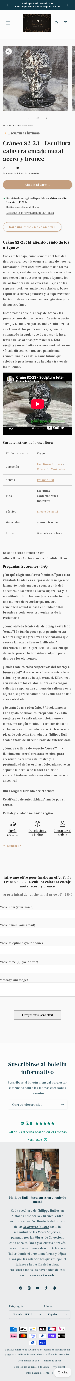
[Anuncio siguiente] (67, 5)
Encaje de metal (47, 512)
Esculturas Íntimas (49, 464)
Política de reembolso (30, 1354)
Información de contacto (39, 1372)
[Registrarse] (62, 1104)
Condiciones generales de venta (31, 1366)
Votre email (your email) (17, 925)
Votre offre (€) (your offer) (19, 962)
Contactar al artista (62, 833)
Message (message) (14, 980)
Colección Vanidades (51, 469)
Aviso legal (59, 1366)
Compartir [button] (14, 846)
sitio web (47, 1275)
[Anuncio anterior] (7, 5)
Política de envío (52, 1360)
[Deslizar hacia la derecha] (46, 118)
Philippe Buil (45, 480)
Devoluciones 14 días (38, 833)
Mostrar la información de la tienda (30, 213)
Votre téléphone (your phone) (21, 943)
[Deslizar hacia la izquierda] (28, 118)
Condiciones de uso (28, 1360)
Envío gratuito (12, 833)
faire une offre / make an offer (32, 227)
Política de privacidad (57, 1354)
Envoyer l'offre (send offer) (37, 1015)
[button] (8, 23)
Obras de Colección (49, 1237)
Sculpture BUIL (21, 1349)
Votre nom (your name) (17, 907)
